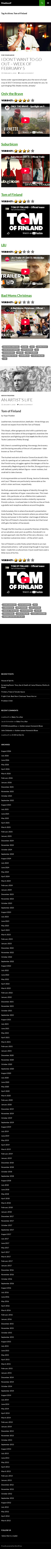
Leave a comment (27, 73)
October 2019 (6, 1118)
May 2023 (5, 926)
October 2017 (6, 1225)
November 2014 (7, 1382)
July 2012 (5, 1507)
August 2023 (6, 912)
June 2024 (5, 867)
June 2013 (5, 1458)
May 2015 (5, 1355)
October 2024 (6, 849)
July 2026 (5, 756)
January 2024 (6, 890)
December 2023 (7, 894)
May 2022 (5, 979)
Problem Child (7, 701)
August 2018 (6, 1180)
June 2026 (5, 760)
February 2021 (7, 1046)
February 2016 (7, 1315)
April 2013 (5, 1467)
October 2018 (6, 1172)
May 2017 (5, 1248)
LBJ (3, 245)
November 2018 (7, 1167)
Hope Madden (27, 350)
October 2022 (6, 957)
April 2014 (5, 1413)
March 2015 (6, 1364)
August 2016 (6, 1288)
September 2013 (7, 1444)
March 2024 (6, 881)
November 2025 (7, 791)
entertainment (24, 604)
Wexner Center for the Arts (13, 616)
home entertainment (11, 350)
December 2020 (7, 1055)
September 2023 (7, 908)
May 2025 (5, 818)
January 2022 (6, 997)
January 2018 (6, 1212)
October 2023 (6, 903)
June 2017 (5, 1243)
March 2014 (6, 1418)
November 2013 (7, 1435)
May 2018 (5, 1194)
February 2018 (7, 1207)
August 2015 (6, 1342)
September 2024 (7, 854)
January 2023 (6, 943)
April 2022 (5, 984)
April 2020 (5, 1091)
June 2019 (5, 1136)
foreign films (8, 607)
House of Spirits (7, 681)
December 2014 (7, 1377)
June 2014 (5, 1404)
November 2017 (7, 1221)
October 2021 (6, 1011)
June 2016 (5, 1297)
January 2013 (6, 1480)
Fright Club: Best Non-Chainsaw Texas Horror (19, 696)
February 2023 (7, 939)
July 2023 (5, 917)
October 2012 (6, 1494)
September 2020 (7, 1069)
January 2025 (6, 836)
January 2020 (6, 1104)
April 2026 (5, 769)
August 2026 (6, 751)
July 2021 (5, 1024)
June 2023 (5, 921)
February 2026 (7, 778)
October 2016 (6, 1279)
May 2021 (5, 1033)
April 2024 (5, 876)
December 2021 (7, 1002)
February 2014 (7, 1422)
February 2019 (7, 1154)
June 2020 (5, 1082)
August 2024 (6, 858)
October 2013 (6, 1440)
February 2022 (7, 993)
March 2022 (6, 988)
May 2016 (5, 1301)
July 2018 (5, 1185)
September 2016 (7, 1283)
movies (20, 352)
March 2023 (6, 934)
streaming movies (10, 355)
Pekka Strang (8, 613)
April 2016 (5, 1306)
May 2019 (5, 1140)
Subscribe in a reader (9, 1536)
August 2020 (6, 1073)
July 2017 (5, 1239)
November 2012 (7, 1489)
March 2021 (6, 1042)
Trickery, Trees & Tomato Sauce (13, 692)
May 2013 (5, 1462)
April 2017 (5, 1252)
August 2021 (6, 1019)
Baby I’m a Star (17, 717)
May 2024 (5, 872)
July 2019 (5, 1131)
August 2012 (6, 1503)
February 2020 (7, 1100)
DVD (32, 347)
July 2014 (5, 1400)
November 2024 (7, 845)
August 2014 (6, 1395)
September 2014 (7, 1391)
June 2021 (5, 1028)
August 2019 (6, 1127)
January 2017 (6, 1265)
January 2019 (6, 1158)
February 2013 (7, 1476)
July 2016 (5, 1292)
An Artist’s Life (17, 399)
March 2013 (6, 1471)
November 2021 (7, 1006)
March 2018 (6, 1203)
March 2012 (6, 1520)
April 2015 (5, 1359)
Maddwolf (6, 3)
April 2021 (5, 1037)
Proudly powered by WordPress (11, 1546)
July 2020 (5, 1078)
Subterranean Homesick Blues (31, 726)
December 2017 (7, 1216)
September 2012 (7, 1498)
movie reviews (8, 352)
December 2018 (7, 1163)
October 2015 (6, 1333)
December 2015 (7, 1324)
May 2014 (5, 1409)
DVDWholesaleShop (9, 726)
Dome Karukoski (9, 604)
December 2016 (7, 1270)
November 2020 (7, 1060)
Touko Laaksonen (39, 613)
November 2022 (7, 952)
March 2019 (6, 1149)
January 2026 (6, 782)
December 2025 (7, 787)
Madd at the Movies (10, 610)
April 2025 (5, 823)
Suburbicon (9, 144)
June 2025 (5, 814)
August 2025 (6, 805)
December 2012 (7, 1485)
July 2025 (5, 809)
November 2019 (7, 1113)
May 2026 (5, 765)
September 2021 (7, 1015)
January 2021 (6, 1051)
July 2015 (5, 1346)
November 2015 (7, 1328)
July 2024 (5, 863)
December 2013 (7, 1431)
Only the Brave (12, 94)
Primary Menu (48, 3)
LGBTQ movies (35, 607)
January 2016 (6, 1319)
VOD (4, 358)
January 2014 (6, 1426)
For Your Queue (7, 55)
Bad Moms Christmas (16, 295)
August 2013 (6, 1449)
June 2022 (5, 975)
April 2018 (5, 1198)
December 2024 (7, 841)
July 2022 (5, 970)
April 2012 (5, 1516)
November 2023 (7, 899)
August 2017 (6, 1234)
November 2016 (7, 1274)
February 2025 (7, 832)
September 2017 (7, 1230)
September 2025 (7, 800)
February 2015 (7, 1368)
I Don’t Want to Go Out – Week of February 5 (21, 64)
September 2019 (7, 1122)
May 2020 (5, 1087)
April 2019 (5, 1145)
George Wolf (42, 347)
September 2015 (7, 1337)
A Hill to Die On (18, 735)
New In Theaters (7, 395)
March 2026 (6, 773)
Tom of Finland (11, 195)
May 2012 (5, 1511)
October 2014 (6, 1386)
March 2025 (6, 827)
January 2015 (6, 1373)
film (35, 604)
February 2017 (7, 1261)
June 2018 (5, 1189)
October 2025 (6, 796)
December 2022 (7, 948)
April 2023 (5, 930)
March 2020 (6, 1096)
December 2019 (7, 1109)
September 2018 (7, 1176)
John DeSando (6, 730)
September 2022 (7, 961)
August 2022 (6, 966)
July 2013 (5, 1453)
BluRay (24, 347)
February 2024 (7, 885)
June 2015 (5, 1350)
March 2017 (6, 1257)
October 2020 (6, 1064)
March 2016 (6, 1310)
